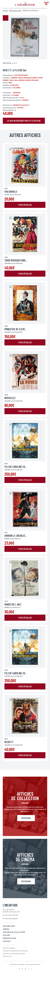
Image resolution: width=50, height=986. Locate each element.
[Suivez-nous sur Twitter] (22, 969)
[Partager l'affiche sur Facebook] (12, 63)
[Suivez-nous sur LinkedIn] (28, 969)
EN (48, 2)
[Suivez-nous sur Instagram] (25, 969)
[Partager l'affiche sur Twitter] (14, 63)
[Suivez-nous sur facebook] (19, 969)
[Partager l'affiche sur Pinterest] (16, 63)
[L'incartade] (25, 6)
